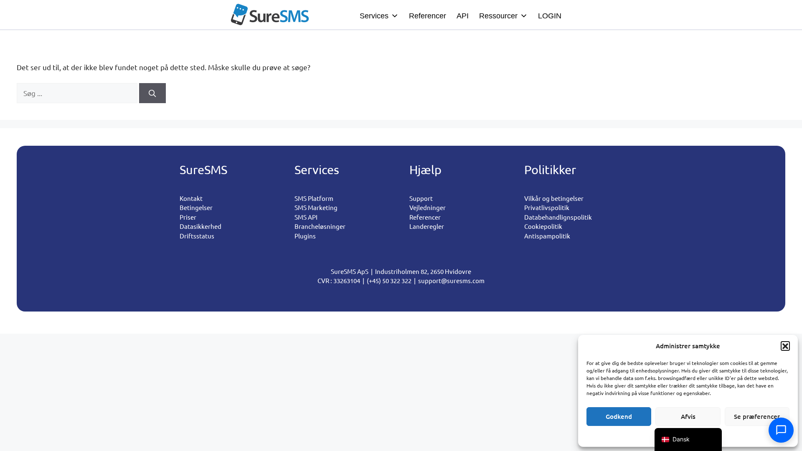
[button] (785, 346)
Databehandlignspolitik (558, 217)
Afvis (688, 416)
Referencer (427, 16)
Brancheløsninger (319, 226)
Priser (188, 217)
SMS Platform (313, 198)
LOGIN (549, 16)
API (463, 16)
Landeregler (426, 226)
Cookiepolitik (543, 226)
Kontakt (191, 198)
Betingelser (196, 207)
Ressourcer (498, 16)
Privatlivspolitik (546, 207)
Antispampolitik (547, 236)
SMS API (305, 217)
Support (421, 198)
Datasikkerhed (200, 226)
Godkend (619, 416)
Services (374, 16)
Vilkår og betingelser (554, 198)
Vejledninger (427, 207)
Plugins (305, 236)
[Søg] (152, 93)
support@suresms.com (451, 280)
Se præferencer (757, 416)
